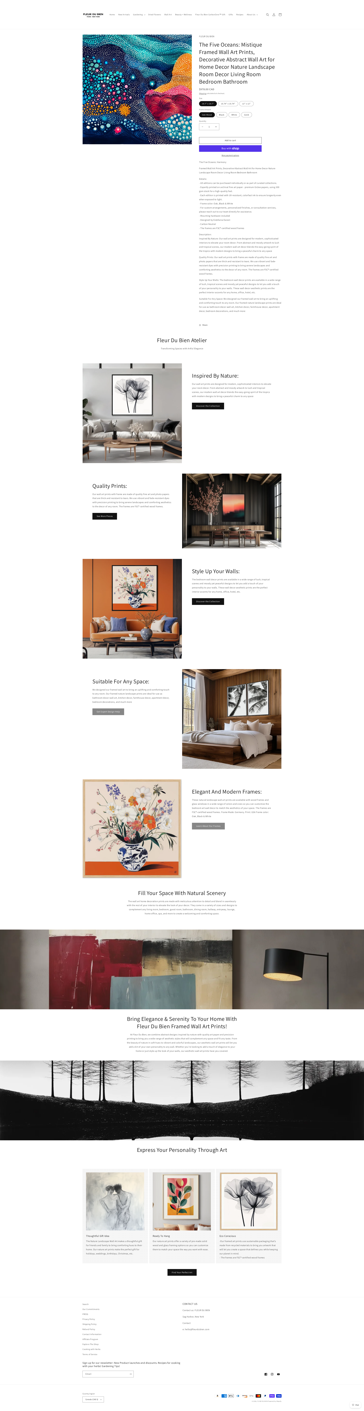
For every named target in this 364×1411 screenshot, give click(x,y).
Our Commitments (91, 1309)
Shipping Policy (89, 1324)
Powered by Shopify (275, 1401)
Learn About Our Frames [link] (208, 826)
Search (85, 1304)
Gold (246, 114)
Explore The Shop (90, 1344)
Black (221, 114)
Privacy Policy (88, 1319)
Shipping (202, 93)
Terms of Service (89, 1354)
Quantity (202, 121)
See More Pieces (105, 516)
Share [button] (205, 325)
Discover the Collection (208, 406)
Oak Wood (207, 114)
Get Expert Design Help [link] (108, 711)
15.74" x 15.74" (228, 103)
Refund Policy (88, 1329)
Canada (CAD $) (91, 1399)
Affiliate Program (90, 1339)
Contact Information (91, 1334)
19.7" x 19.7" (208, 103)
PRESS (85, 1314)
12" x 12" (246, 103)
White (234, 114)
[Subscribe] (130, 1374)
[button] (138, 15)
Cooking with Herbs (91, 1349)
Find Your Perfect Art (182, 1272)
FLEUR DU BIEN (262, 1401)
